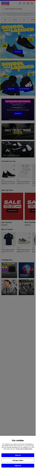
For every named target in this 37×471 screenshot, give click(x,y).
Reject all (18, 465)
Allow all (18, 455)
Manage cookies (18, 460)
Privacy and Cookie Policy (24, 449)
